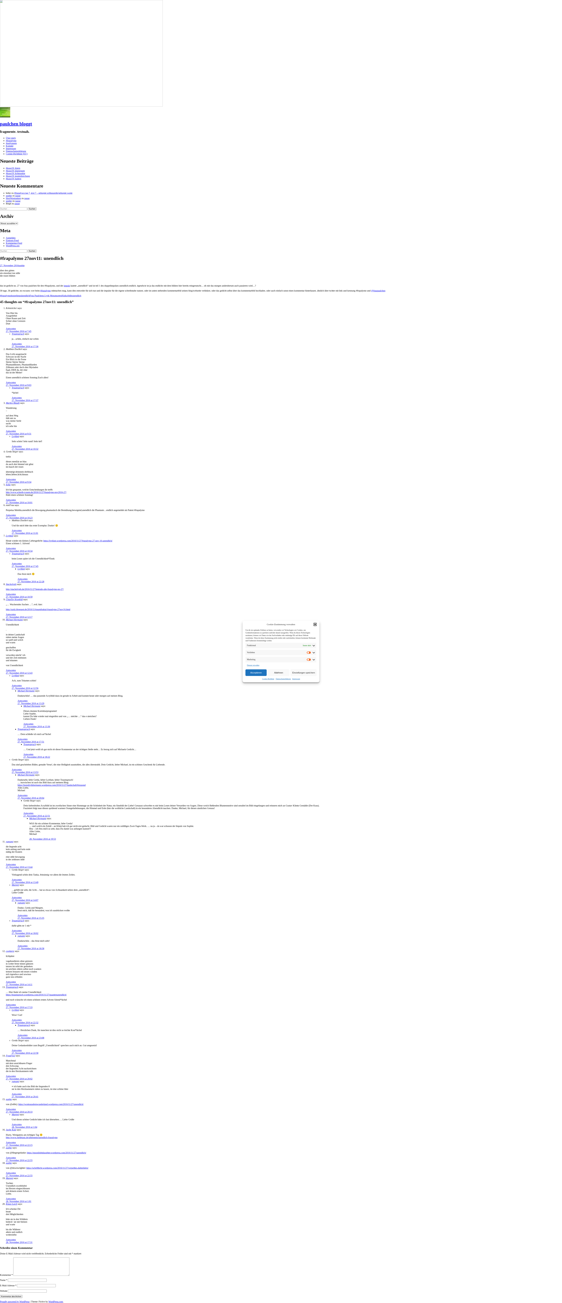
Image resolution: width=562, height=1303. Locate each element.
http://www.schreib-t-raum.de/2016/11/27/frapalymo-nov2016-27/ (36, 492)
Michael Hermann (14, 619)
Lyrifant (15, 436)
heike (8, 484)
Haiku (64, 295)
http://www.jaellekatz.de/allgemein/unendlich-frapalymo (32, 1137)
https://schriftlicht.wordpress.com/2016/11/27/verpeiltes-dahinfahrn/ (57, 1168)
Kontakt (9, 146)
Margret (15, 885)
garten (59, 295)
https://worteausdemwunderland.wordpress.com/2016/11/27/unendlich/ (51, 1104)
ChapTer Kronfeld (14, 599)
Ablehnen (278, 672)
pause (17, 195)
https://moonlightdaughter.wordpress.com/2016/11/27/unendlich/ (56, 1152)
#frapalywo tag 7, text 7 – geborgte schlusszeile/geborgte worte (43, 193)
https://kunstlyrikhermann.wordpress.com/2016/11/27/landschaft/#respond (52, 785)
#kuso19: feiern (13, 168)
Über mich (11, 138)
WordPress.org (12, 245)
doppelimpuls (17, 295)
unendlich (76, 295)
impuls (67, 285)
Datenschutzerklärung (283, 679)
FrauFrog (10, 1055)
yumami (9, 841)
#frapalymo (11, 140)
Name (3, 1280)
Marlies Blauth (13, 403)
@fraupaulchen (378, 290)
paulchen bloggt (16, 123)
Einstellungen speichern (303, 672)
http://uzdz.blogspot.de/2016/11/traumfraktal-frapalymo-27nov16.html (38, 609)
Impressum (296, 679)
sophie (9, 195)
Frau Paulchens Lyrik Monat (43, 295)
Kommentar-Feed (14, 243)
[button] (315, 624)
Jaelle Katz (11, 1129)
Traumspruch (18, 334)
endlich (26, 295)
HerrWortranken (13, 198)
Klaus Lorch (11, 1204)
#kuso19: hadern (13, 178)
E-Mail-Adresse (8, 1285)
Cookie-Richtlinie (268, 679)
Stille (69, 295)
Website (3, 1291)
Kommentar (6, 1275)
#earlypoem (11, 143)
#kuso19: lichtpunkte (15, 173)
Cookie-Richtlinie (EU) (17, 154)
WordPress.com (55, 1301)
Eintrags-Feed (12, 240)
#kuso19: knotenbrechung (18, 176)
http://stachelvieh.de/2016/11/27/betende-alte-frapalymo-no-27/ (35, 589)
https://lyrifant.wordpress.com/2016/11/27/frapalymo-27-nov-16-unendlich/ (77, 541)
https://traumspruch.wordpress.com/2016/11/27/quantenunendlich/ (36, 995)
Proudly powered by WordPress (14, 1301)
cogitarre (10, 951)
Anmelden (11, 238)
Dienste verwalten (253, 665)
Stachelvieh (11, 584)
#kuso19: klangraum (15, 171)
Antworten (11, 328)
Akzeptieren (256, 672)
